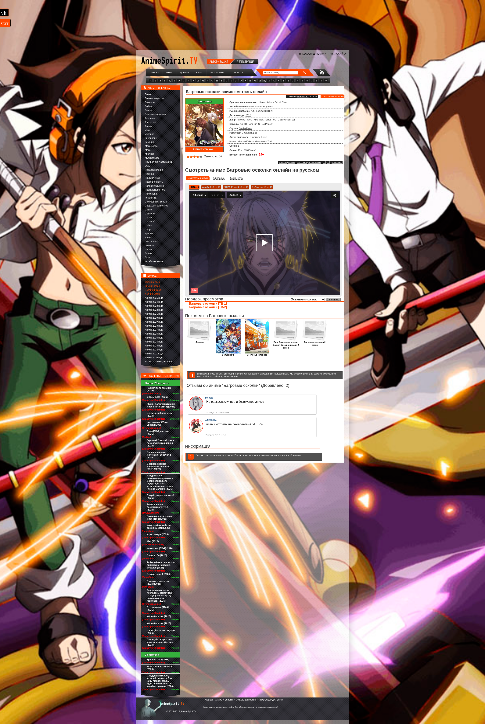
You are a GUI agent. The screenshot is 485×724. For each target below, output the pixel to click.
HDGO (194, 187)
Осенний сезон (153, 282)
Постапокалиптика (155, 189)
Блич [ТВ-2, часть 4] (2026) (158, 432)
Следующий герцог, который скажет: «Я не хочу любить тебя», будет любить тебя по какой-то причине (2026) (160, 681)
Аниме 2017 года (154, 329)
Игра (147, 130)
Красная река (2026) (158, 659)
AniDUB (244, 124)
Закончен (204, 101)
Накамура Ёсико (258, 137)
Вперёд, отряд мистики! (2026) (160, 496)
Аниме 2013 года (154, 345)
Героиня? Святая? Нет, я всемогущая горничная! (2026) (160, 443)
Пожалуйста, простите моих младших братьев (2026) (160, 642)
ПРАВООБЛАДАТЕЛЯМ (311, 53)
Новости (238, 72)
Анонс (199, 72)
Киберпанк (150, 138)
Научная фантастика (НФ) (159, 162)
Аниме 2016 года (154, 333)
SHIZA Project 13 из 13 (236, 187)
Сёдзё (148, 209)
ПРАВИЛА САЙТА (336, 53)
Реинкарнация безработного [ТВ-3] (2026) (158, 507)
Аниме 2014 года (154, 341)
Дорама (184, 72)
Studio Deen (245, 128)
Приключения (152, 178)
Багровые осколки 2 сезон (314, 343)
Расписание (217, 72)
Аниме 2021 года (154, 314)
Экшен (148, 253)
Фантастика (151, 241)
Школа (148, 249)
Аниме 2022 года (154, 310)
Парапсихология (154, 170)
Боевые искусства (154, 98)
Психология (151, 193)
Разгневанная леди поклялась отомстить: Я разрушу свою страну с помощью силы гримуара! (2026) (160, 595)
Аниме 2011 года (154, 353)
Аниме (169, 72)
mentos (209, 397)
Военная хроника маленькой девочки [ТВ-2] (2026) (158, 467)
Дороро (200, 342)
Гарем (148, 110)
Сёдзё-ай (150, 213)
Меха (148, 150)
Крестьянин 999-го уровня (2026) (157, 423)
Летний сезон (152, 294)
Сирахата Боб (249, 132)
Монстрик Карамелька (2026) (159, 668)
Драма (148, 126)
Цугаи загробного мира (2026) (160, 414)
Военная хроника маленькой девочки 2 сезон (159, 455)
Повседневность (154, 182)
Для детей (150, 122)
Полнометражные (154, 186)
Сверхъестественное (156, 205)
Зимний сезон (152, 286)
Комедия (149, 142)
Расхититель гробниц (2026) (159, 389)
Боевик (149, 94)
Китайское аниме (154, 261)
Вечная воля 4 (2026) (159, 574)
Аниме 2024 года (154, 302)
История (149, 134)
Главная (154, 72)
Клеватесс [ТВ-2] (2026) (160, 548)
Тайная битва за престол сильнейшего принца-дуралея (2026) (161, 565)
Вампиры (150, 102)
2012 (248, 115)
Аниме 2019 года (154, 322)
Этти (147, 257)
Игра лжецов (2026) (158, 534)
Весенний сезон (153, 290)
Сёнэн (148, 217)
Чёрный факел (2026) (159, 616)
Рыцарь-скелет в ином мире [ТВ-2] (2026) (159, 517)
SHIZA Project (265, 124)
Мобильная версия (245, 699)
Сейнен (149, 225)
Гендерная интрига (155, 114)
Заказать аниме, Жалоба (158, 361)
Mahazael (302, 96)
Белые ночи (228, 355)
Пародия (150, 174)
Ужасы (148, 237)
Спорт (148, 229)
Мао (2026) (153, 541)
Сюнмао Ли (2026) (157, 555)
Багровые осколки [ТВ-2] (208, 307)
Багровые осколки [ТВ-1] (208, 303)
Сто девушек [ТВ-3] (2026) (158, 608)
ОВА (147, 166)
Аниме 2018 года (154, 325)
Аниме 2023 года (154, 306)
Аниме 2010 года (154, 357)
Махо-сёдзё (151, 146)
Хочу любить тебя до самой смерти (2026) (159, 526)
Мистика (149, 154)
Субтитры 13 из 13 (262, 187)
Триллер (149, 233)
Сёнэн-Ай (150, 221)
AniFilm (253, 124)
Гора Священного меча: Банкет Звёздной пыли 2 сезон (286, 345)
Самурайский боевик (156, 201)
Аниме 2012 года (154, 349)
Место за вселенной (257, 355)
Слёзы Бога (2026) (157, 397)
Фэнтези (149, 245)
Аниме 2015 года (154, 337)
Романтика (150, 197)
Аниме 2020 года (154, 318)
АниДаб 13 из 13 (211, 187)
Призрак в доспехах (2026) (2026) (158, 582)
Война (148, 106)
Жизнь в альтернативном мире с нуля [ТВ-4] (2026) (161, 405)
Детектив (150, 118)
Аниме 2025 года (154, 298)
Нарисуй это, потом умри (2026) (161, 631)
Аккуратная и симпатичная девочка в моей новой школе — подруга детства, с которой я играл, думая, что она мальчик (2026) (160, 482)
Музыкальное (152, 158)
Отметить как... (204, 149)
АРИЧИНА (211, 420)
